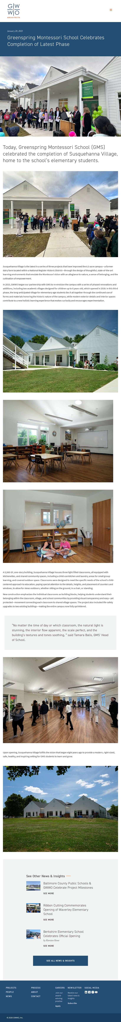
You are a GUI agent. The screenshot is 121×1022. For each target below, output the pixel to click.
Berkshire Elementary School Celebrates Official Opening (63, 934)
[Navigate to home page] (20, 12)
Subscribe (72, 1003)
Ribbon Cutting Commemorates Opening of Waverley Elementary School (65, 909)
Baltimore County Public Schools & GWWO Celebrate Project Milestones (68, 885)
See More (48, 893)
